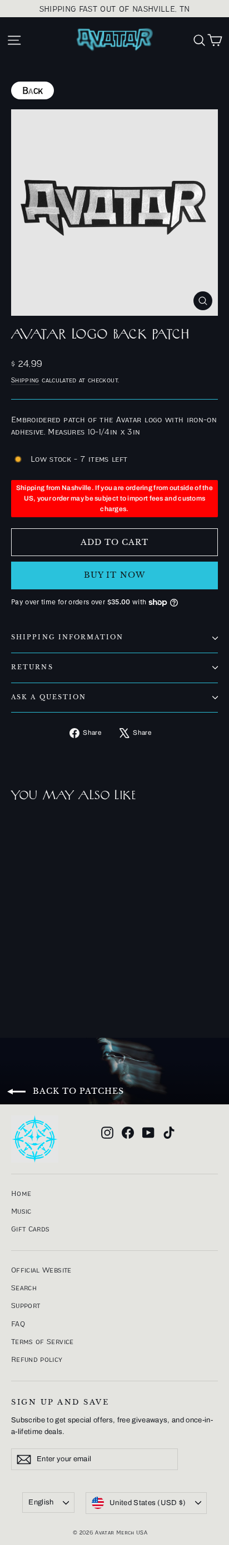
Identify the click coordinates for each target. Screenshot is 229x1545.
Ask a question (48, 697)
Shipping (25, 380)
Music (21, 1210)
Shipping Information (67, 637)
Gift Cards (30, 1228)
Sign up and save (60, 1402)
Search (24, 1287)
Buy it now (114, 575)
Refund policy (37, 1359)
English (40, 1502)
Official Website (41, 1269)
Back (32, 90)
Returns (32, 667)
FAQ (18, 1323)
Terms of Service (42, 1341)
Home (21, 1193)
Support (25, 1305)
